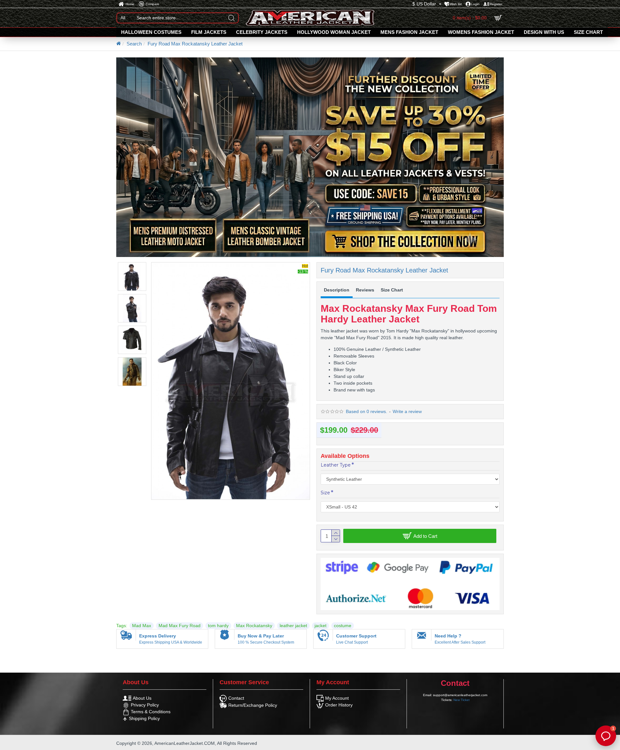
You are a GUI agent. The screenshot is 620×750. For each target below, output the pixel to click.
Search (134, 43)
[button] (605, 735)
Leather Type (336, 465)
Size (325, 493)
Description (336, 289)
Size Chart (392, 289)
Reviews (365, 289)
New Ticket (461, 700)
